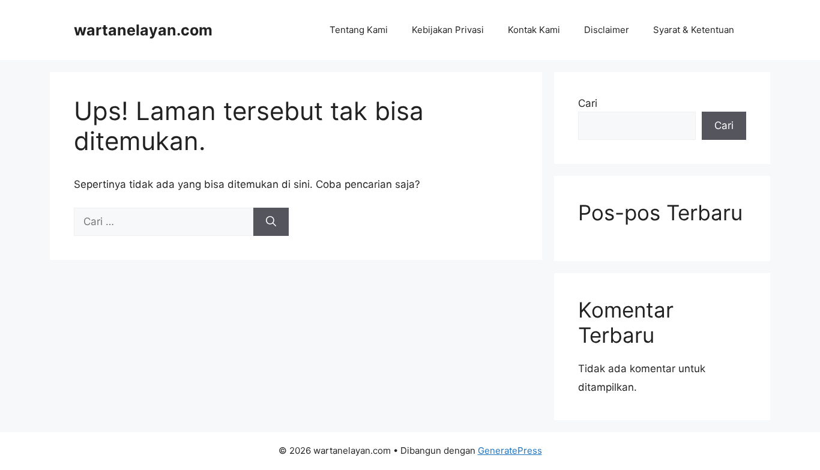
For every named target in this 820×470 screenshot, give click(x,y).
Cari (587, 103)
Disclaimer (606, 29)
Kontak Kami (534, 29)
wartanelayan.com (143, 30)
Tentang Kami (359, 29)
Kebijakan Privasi (448, 29)
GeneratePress (510, 450)
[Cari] (271, 222)
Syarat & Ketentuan (693, 29)
